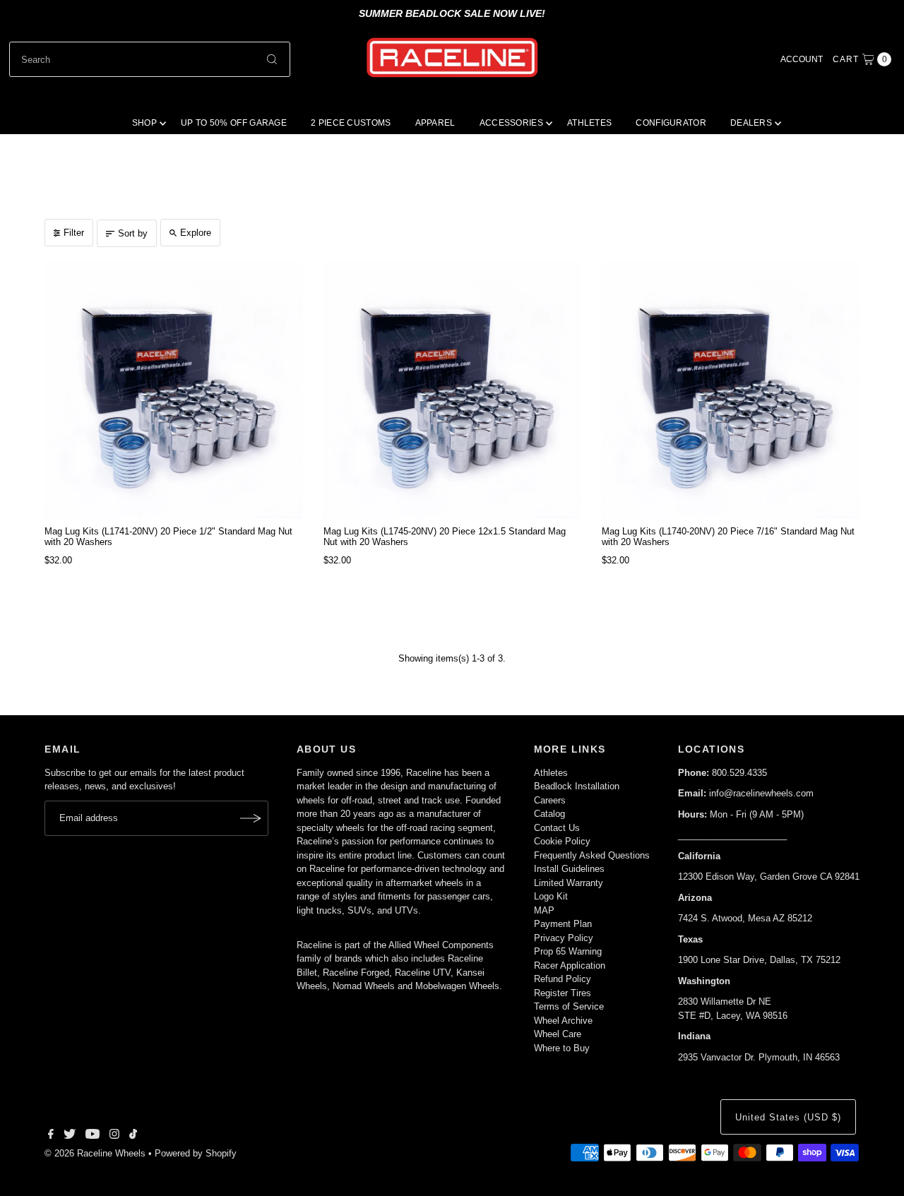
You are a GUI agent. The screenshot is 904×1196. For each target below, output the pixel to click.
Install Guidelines (569, 868)
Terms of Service (569, 1006)
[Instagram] (114, 1136)
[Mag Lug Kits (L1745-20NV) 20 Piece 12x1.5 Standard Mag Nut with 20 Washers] (452, 389)
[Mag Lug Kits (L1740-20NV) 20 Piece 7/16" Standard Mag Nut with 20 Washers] (730, 389)
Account (801, 59)
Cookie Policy (562, 841)
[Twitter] (70, 1136)
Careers (550, 800)
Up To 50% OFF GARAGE (234, 123)
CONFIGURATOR (671, 123)
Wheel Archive (563, 1020)
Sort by (133, 233)
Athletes (551, 772)
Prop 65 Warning (568, 951)
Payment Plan (563, 924)
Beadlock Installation (576, 786)
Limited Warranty (568, 883)
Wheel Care (557, 1034)
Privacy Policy (563, 938)
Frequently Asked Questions (592, 855)
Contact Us (557, 828)
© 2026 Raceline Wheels (94, 1153)
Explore (195, 232)
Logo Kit (551, 896)
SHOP (144, 123)
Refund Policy (562, 979)
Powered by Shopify (196, 1153)
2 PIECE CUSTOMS (351, 123)
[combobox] (149, 59)
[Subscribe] (250, 818)
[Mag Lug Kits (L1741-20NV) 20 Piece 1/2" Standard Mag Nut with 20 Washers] (173, 389)
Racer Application (569, 965)
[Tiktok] (133, 1136)
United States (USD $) (787, 1117)
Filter (74, 232)
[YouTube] (92, 1136)
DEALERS (751, 123)
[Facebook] (51, 1136)
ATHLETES (589, 123)
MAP (544, 910)
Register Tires (562, 993)
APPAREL (435, 123)
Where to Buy (562, 1048)
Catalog (549, 813)
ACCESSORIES (511, 123)
